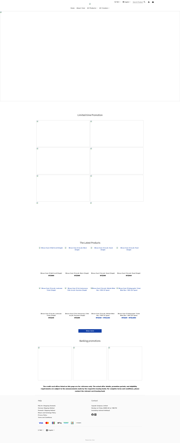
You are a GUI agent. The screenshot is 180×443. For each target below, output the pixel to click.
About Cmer (80, 8)
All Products (91, 8)
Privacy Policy (42, 415)
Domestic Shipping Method (47, 410)
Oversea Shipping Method (46, 408)
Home (73, 8)
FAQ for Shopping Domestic (47, 406)
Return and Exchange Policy (47, 413)
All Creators (103, 8)
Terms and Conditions (45, 417)
